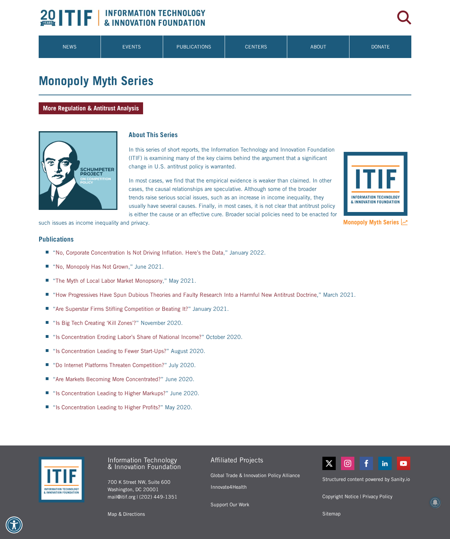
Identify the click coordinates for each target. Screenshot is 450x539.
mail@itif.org (121, 496)
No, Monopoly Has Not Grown (92, 266)
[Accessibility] (14, 524)
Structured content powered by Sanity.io (366, 479)
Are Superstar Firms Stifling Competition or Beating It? (122, 309)
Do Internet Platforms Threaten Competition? (110, 365)
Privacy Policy (377, 496)
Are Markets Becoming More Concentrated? (108, 379)
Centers (256, 47)
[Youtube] (404, 463)
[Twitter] (329, 463)
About (318, 47)
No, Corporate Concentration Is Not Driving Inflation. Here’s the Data (139, 252)
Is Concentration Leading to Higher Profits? (108, 407)
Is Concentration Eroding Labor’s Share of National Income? (128, 337)
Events (131, 47)
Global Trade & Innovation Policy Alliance (255, 475)
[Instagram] (348, 463)
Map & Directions (126, 514)
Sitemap (331, 513)
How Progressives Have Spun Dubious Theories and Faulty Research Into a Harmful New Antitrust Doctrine (186, 294)
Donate (380, 47)
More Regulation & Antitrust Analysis (91, 108)
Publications (193, 47)
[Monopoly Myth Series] (78, 170)
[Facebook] (367, 463)
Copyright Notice (340, 496)
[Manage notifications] (435, 502)
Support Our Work (230, 504)
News (70, 47)
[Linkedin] (385, 463)
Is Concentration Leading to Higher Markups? (111, 393)
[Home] (132, 17)
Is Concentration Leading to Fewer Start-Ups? (111, 351)
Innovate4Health (229, 487)
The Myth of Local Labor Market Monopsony (109, 280)
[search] (404, 18)
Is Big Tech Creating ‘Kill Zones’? (96, 323)
